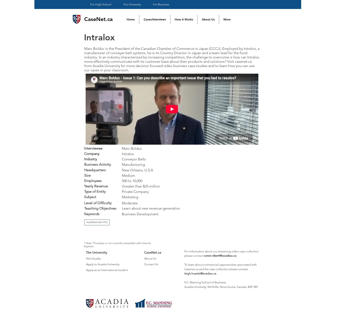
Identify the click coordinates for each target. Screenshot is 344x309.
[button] (96, 222)
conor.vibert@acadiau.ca (220, 255)
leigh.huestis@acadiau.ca (200, 273)
